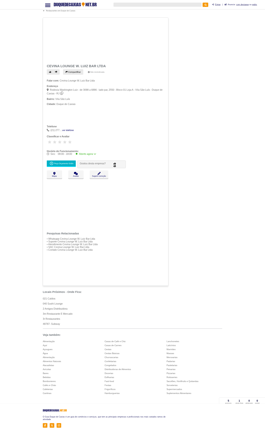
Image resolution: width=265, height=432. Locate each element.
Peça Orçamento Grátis (63, 163)
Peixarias (171, 369)
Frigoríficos (110, 389)
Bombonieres (49, 381)
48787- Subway (51, 324)
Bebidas (47, 377)
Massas (170, 353)
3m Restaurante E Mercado (58, 313)
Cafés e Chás (49, 385)
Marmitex (171, 349)
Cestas (108, 349)
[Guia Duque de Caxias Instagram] (60, 425)
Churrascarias (111, 357)
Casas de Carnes (113, 345)
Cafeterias (48, 389)
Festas (108, 385)
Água (45, 353)
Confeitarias (110, 361)
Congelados (110, 365)
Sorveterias (172, 385)
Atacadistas (48, 365)
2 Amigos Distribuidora (55, 308)
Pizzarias (171, 373)
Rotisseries (172, 377)
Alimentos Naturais (52, 361)
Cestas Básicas (112, 353)
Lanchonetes (173, 341)
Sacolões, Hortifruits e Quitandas (182, 381)
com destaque (242, 4)
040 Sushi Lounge (53, 303)
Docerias (109, 373)
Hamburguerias (112, 393)
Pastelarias (172, 365)
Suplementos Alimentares (179, 393)
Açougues (47, 349)
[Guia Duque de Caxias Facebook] (46, 425)
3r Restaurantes (51, 319)
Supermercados (174, 389)
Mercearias (172, 357)
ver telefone (68, 130)
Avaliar (76, 176)
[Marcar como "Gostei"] (50, 72)
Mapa (54, 176)
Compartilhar (74, 72)
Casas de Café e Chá (115, 341)
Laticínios (171, 345)
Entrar (218, 4)
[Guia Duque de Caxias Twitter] (53, 425)
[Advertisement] (106, 40)
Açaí (45, 345)
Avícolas (47, 369)
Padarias (171, 361)
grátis (254, 4)
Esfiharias (109, 377)
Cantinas (47, 393)
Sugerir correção (99, 176)
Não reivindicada (97, 72)
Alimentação (49, 341)
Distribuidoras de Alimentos (118, 369)
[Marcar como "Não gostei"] (56, 72)
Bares (45, 373)
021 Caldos (49, 298)
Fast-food (109, 381)
